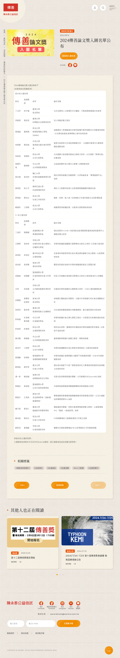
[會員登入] (95, 8)
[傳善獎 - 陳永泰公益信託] (11, 9)
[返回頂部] (109, 650)
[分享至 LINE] (75, 65)
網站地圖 (24, 633)
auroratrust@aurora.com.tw (64, 614)
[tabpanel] (33, 542)
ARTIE (55, 650)
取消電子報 (39, 633)
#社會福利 (51, 468)
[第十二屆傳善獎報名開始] (33, 542)
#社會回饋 (64, 468)
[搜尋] (103, 8)
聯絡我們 (10, 633)
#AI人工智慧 (79, 468)
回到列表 (60, 485)
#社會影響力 (93, 468)
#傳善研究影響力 (23, 468)
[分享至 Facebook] (70, 65)
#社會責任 (38, 468)
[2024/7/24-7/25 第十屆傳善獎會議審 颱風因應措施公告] (87, 542)
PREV (22, 485)
